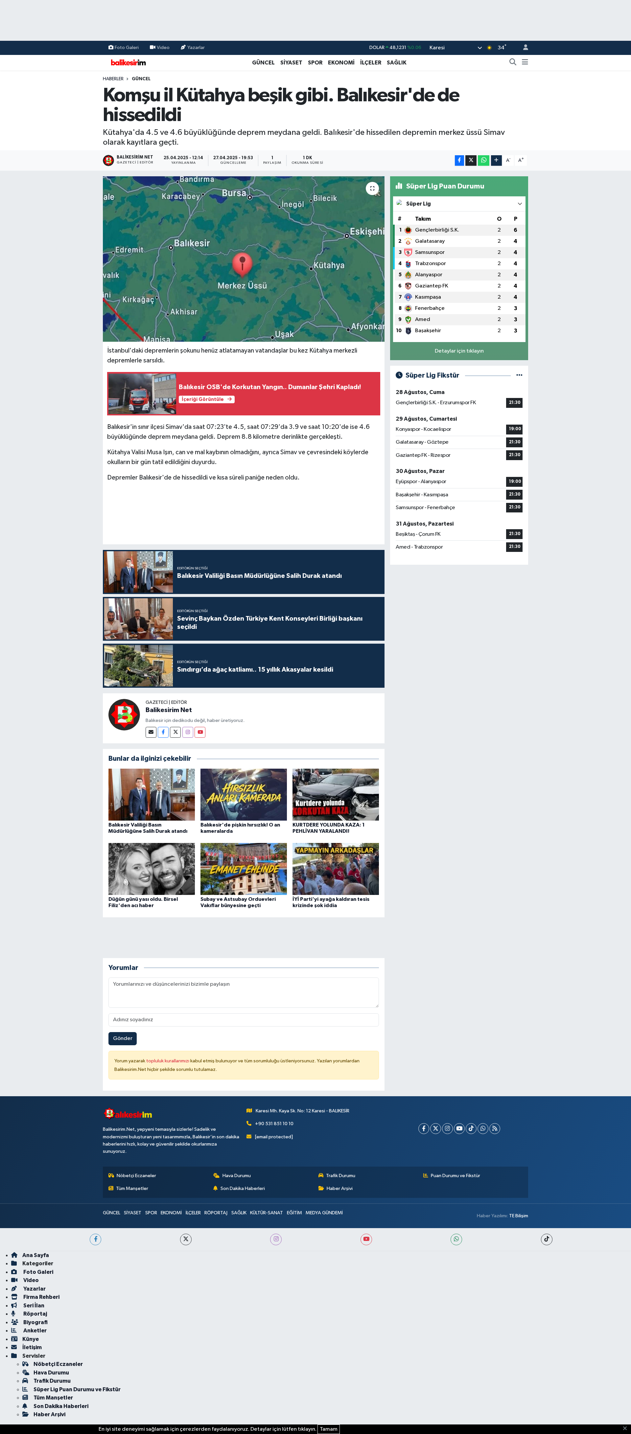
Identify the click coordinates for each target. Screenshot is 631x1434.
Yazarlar (196, 47)
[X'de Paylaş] (471, 160)
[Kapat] (627, 1428)
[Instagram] (187, 732)
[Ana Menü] (525, 63)
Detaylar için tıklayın (459, 351)
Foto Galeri (127, 47)
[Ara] (513, 63)
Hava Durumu (236, 1175)
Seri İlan (33, 1305)
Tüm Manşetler (132, 1188)
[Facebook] (163, 732)
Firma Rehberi (40, 1297)
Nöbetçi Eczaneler (136, 1175)
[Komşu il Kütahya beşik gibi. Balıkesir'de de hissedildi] (244, 258)
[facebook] (95, 1239)
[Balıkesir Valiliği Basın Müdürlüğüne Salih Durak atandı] (151, 794)
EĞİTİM (294, 1212)
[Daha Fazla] (496, 160)
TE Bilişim (518, 1215)
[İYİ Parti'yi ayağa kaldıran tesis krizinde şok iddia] (335, 869)
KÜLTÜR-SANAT (266, 1212)
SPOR (315, 62)
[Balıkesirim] (127, 62)
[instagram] (276, 1239)
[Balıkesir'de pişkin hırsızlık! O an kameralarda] (243, 794)
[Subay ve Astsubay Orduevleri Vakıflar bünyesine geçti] (243, 869)
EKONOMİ (341, 62)
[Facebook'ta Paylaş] (459, 160)
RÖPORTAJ (215, 1212)
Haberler (113, 79)
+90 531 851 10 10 (274, 1123)
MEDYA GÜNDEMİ (324, 1212)
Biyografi (35, 1322)
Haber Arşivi (340, 1188)
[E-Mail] (151, 732)
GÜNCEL (263, 62)
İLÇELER (370, 62)
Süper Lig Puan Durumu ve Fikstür (77, 1389)
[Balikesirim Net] (124, 714)
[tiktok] (546, 1239)
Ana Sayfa (35, 1255)
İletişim (32, 1347)
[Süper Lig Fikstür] (519, 375)
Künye (30, 1339)
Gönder (122, 1038)
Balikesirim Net (169, 710)
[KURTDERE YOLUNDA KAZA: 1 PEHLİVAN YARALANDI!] (335, 794)
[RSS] (494, 1128)
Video (163, 47)
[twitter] (186, 1239)
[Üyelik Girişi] (523, 48)
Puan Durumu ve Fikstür (455, 1175)
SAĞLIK (397, 62)
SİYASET (291, 62)
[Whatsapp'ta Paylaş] (483, 160)
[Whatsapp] (483, 1128)
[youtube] (366, 1239)
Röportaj (34, 1314)
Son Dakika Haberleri (243, 1188)
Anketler (34, 1330)
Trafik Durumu (340, 1175)
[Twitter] (175, 732)
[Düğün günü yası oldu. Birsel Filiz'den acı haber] (151, 869)
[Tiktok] (471, 1128)
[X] (435, 1128)
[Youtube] (200, 732)
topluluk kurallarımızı (168, 1060)
